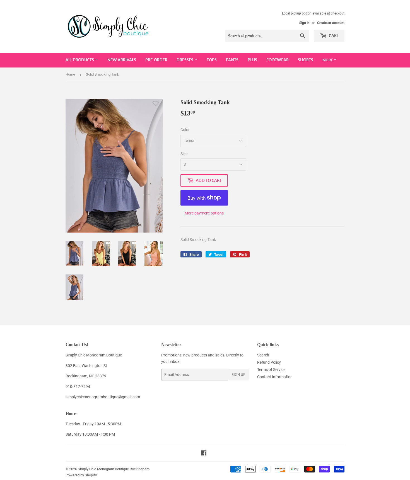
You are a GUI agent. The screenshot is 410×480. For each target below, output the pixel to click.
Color (185, 129)
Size (183, 153)
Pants (232, 59)
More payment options (204, 213)
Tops (212, 59)
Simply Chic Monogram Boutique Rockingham (113, 469)
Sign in (304, 23)
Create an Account (330, 23)
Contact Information (275, 377)
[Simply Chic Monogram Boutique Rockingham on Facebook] (204, 454)
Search (263, 355)
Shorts (305, 59)
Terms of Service (271, 369)
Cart (333, 35)
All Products (80, 59)
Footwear (277, 59)
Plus (252, 59)
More (327, 60)
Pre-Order (156, 59)
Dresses (185, 59)
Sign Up (238, 375)
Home (70, 74)
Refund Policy (269, 362)
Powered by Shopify (81, 475)
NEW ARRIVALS (121, 59)
